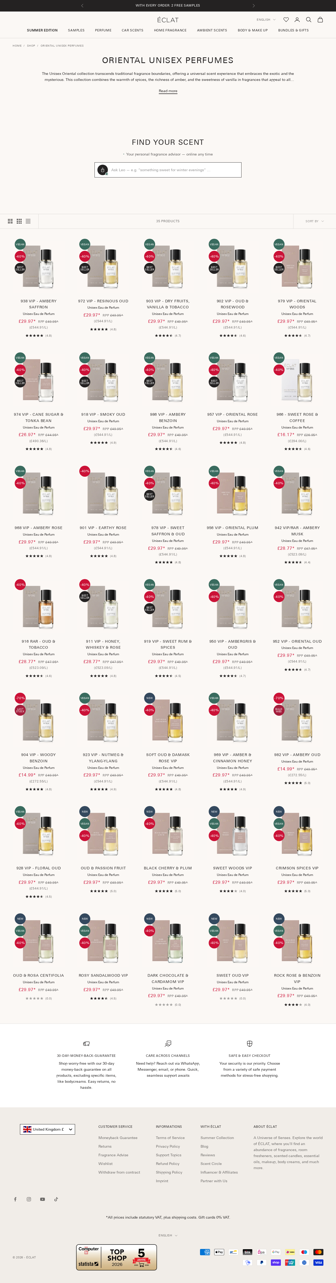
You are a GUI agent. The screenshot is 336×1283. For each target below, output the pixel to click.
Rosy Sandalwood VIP (103, 975)
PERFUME (103, 30)
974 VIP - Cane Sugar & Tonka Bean (38, 417)
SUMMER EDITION (42, 30)
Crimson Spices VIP (297, 868)
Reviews (208, 1155)
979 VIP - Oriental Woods (297, 304)
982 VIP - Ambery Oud (297, 755)
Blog (204, 1146)
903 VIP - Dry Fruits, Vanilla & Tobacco (168, 304)
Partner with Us (214, 1181)
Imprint (162, 1181)
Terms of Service (170, 1138)
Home (17, 45)
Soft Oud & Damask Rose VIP (168, 758)
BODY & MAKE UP (253, 30)
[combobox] (47, 1129)
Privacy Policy (168, 1146)
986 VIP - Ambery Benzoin (168, 417)
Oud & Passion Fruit (103, 868)
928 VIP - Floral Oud (39, 868)
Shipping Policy (169, 1172)
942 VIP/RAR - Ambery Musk (297, 531)
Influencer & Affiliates (219, 1172)
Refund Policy (167, 1164)
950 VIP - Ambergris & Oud (232, 644)
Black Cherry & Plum (168, 868)
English (263, 19)
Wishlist (105, 1164)
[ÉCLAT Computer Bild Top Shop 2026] (116, 1257)
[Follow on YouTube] (42, 1199)
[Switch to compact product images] (28, 221)
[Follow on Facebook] (15, 1199)
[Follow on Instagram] (29, 1199)
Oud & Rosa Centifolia (38, 975)
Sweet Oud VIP (233, 975)
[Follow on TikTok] (56, 1199)
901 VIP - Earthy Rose (103, 528)
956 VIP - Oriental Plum (233, 528)
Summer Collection (217, 1138)
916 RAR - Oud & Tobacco (38, 644)
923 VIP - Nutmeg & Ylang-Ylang (103, 758)
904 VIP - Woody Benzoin (38, 758)
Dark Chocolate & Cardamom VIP (168, 978)
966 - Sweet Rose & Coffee (297, 417)
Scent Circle (211, 1164)
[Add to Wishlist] (58, 277)
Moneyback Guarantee (118, 1138)
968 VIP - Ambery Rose (39, 528)
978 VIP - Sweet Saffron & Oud (168, 531)
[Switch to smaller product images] (19, 221)
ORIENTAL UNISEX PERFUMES (62, 45)
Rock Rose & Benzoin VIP (297, 978)
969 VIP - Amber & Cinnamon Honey (232, 758)
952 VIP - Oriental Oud (297, 641)
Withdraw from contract (119, 1172)
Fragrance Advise (113, 1155)
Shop (31, 45)
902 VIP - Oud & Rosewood (233, 304)
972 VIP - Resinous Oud (103, 301)
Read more (168, 91)
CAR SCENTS (132, 30)
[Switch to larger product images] (10, 221)
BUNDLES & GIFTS (293, 30)
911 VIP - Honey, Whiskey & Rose (103, 644)
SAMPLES (76, 30)
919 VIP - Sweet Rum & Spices (168, 644)
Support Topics (168, 1155)
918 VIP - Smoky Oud (103, 414)
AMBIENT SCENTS (212, 30)
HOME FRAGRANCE (170, 30)
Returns (105, 1146)
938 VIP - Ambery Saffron (38, 304)
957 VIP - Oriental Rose (232, 414)
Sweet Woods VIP (232, 868)
